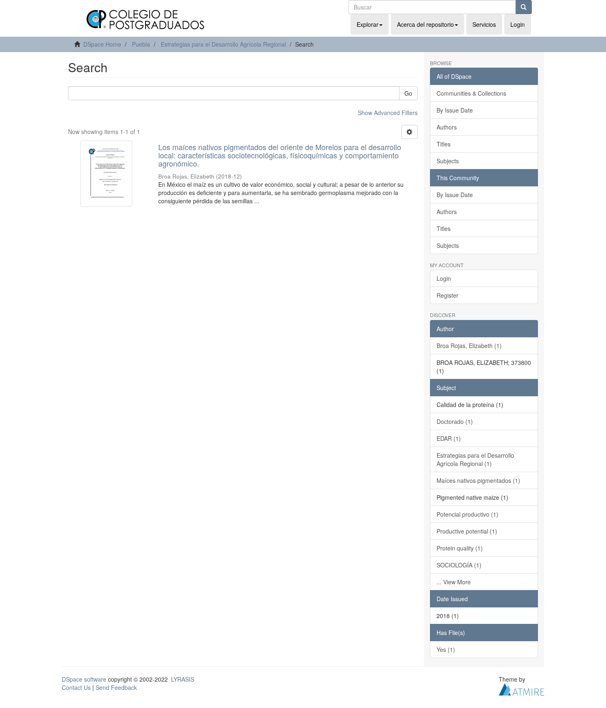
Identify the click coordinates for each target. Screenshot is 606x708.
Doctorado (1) (455, 421)
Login (444, 278)
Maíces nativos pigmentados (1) (478, 480)
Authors (447, 127)
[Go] (523, 7)
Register (447, 295)
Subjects (448, 161)
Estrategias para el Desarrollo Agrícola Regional (223, 44)
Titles (444, 144)
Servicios (484, 24)
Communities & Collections (471, 93)
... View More (454, 582)
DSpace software (84, 679)
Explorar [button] (367, 24)
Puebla (141, 44)
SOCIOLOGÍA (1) (459, 565)
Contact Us (76, 687)
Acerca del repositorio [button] (425, 24)
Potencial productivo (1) (467, 514)
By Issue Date (455, 110)
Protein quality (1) (460, 548)
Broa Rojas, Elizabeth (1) (469, 345)
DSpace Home (102, 44)
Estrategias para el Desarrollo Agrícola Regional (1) (475, 459)
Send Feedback (116, 687)
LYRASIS (182, 679)
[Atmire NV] (521, 688)
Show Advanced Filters (388, 112)
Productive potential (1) (467, 531)
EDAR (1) (449, 438)
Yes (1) (446, 649)
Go (408, 93)
